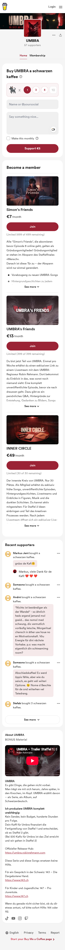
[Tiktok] (7, 918)
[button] (60, 7)
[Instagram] (20, 918)
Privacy (28, 932)
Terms (42, 932)
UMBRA (32, 40)
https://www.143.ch (17, 880)
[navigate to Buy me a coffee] (4, 6)
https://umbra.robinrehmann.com (25, 852)
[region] (32, 110)
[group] (32, 234)
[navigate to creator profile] (32, 28)
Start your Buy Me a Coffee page (31, 939)
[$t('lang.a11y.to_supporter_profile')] (15, 571)
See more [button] (30, 286)
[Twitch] (26, 918)
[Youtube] (13, 918)
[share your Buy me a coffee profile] (60, 35)
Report (55, 932)
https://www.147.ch (16, 896)
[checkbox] (20, 138)
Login (52, 6)
